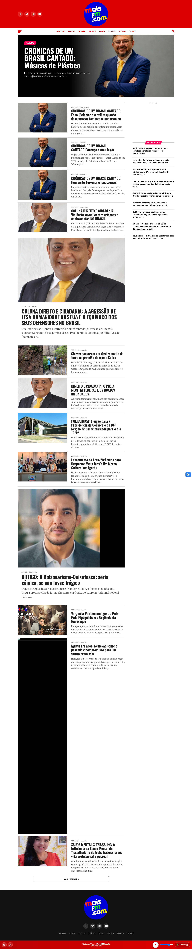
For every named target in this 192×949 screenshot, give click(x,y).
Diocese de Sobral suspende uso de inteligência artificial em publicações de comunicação (151, 172)
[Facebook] (4, 944)
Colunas (111, 31)
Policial (71, 31)
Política (92, 31)
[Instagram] (10, 944)
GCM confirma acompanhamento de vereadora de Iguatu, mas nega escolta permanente (150, 214)
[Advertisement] (153, 120)
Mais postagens (71, 879)
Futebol (81, 31)
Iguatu (102, 31)
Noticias (60, 31)
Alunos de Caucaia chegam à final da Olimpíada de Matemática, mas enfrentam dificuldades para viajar (152, 226)
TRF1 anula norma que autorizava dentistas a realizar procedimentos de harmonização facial (153, 184)
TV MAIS (132, 31)
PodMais (122, 31)
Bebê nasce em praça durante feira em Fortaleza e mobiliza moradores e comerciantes (150, 151)
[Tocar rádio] (156, 945)
